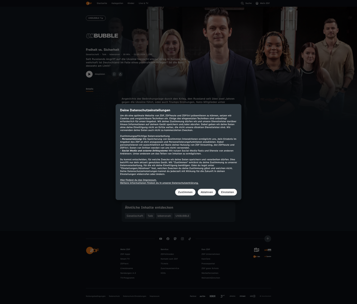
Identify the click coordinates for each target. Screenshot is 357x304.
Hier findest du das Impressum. (138, 180)
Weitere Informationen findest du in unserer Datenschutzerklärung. (159, 183)
